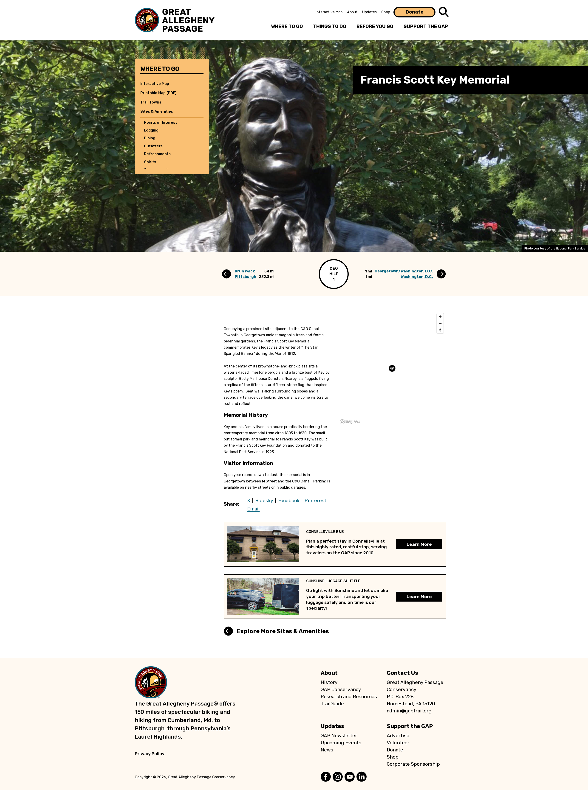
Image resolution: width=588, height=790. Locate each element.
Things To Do (329, 26)
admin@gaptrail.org (409, 711)
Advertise (398, 735)
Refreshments (157, 154)
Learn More (419, 544)
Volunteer (398, 742)
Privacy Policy (149, 753)
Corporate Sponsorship (413, 764)
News (327, 750)
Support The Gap (426, 26)
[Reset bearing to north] (440, 330)
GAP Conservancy (341, 689)
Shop (385, 12)
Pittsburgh (245, 277)
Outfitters (153, 146)
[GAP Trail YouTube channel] (350, 777)
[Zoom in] (440, 316)
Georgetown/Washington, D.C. (404, 271)
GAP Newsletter (339, 735)
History (329, 682)
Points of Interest (160, 122)
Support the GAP (410, 726)
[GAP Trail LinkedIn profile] (361, 777)
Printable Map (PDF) (158, 93)
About (352, 12)
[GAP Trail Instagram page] (338, 777)
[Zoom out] (440, 323)
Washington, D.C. (417, 277)
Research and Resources (349, 696)
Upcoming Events (341, 742)
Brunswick (245, 271)
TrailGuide (332, 703)
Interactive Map (329, 12)
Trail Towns (150, 102)
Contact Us (402, 673)
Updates (369, 12)
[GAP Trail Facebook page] (326, 777)
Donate (414, 12)
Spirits (150, 162)
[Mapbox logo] (350, 421)
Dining (149, 138)
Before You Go (374, 26)
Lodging (151, 130)
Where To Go (287, 26)
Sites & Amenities (156, 111)
